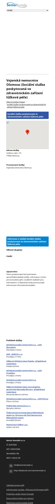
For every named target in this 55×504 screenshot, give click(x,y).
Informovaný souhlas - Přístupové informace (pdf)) (27, 489)
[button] (27, 132)
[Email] (11, 466)
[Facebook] (11, 471)
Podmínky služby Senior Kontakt (20, 494)
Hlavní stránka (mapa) (15, 102)
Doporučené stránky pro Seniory (20, 498)
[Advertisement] (27, 44)
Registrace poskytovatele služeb (19, 502)
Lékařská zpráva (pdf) (15, 485)
